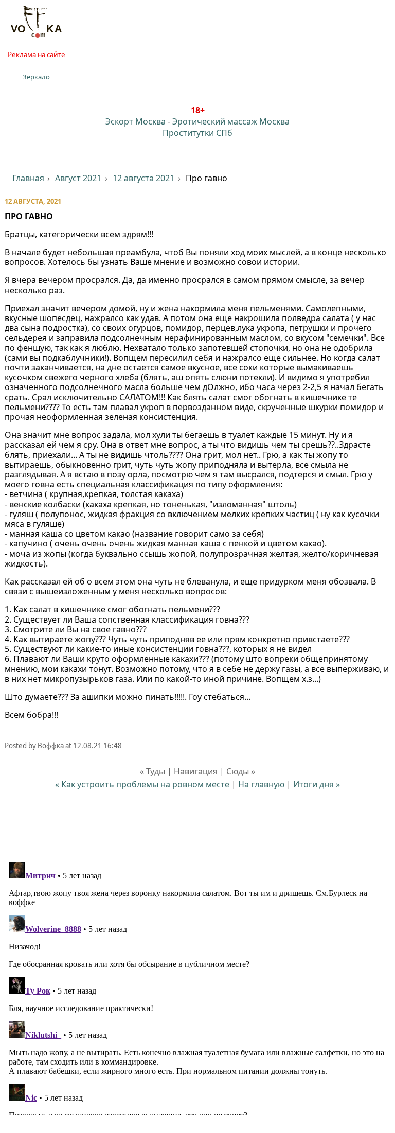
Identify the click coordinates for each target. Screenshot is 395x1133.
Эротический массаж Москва (231, 121)
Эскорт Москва (135, 121)
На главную (261, 784)
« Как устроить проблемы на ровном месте (142, 784)
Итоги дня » (316, 784)
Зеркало (36, 76)
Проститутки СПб (197, 132)
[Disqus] (198, 986)
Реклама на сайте (36, 54)
